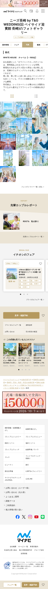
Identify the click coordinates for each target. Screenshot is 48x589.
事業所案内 (34, 547)
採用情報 (24, 553)
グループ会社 (39, 550)
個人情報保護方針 (25, 550)
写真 (22, 388)
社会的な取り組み (10, 550)
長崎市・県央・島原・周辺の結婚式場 (20, 382)
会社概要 (13, 547)
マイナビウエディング (11, 380)
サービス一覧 (23, 547)
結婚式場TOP (26, 380)
